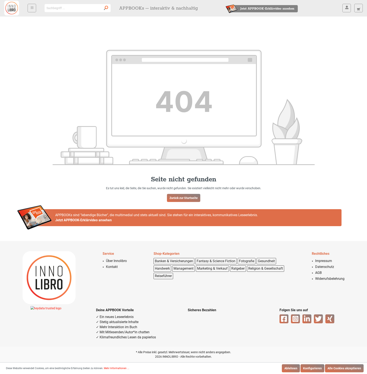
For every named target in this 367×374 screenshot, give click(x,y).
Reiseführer (163, 276)
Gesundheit (266, 261)
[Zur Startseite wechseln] (11, 8)
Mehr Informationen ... (116, 368)
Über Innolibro (116, 261)
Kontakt (112, 267)
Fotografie (246, 261)
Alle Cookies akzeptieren (344, 368)
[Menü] (32, 8)
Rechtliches (320, 254)
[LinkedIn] (306, 318)
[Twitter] (318, 318)
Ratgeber (238, 268)
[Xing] (329, 318)
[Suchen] (106, 8)
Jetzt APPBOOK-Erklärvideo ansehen (267, 9)
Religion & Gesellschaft (265, 268)
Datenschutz (324, 267)
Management (183, 268)
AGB (318, 273)
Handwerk (162, 268)
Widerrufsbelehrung (329, 279)
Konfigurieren (312, 368)
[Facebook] (283, 318)
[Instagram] (295, 318)
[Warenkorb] (358, 8)
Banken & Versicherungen (174, 261)
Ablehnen (290, 368)
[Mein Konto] (346, 8)
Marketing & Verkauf (212, 268)
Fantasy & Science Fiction (216, 261)
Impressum (323, 261)
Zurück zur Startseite (183, 198)
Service (108, 254)
